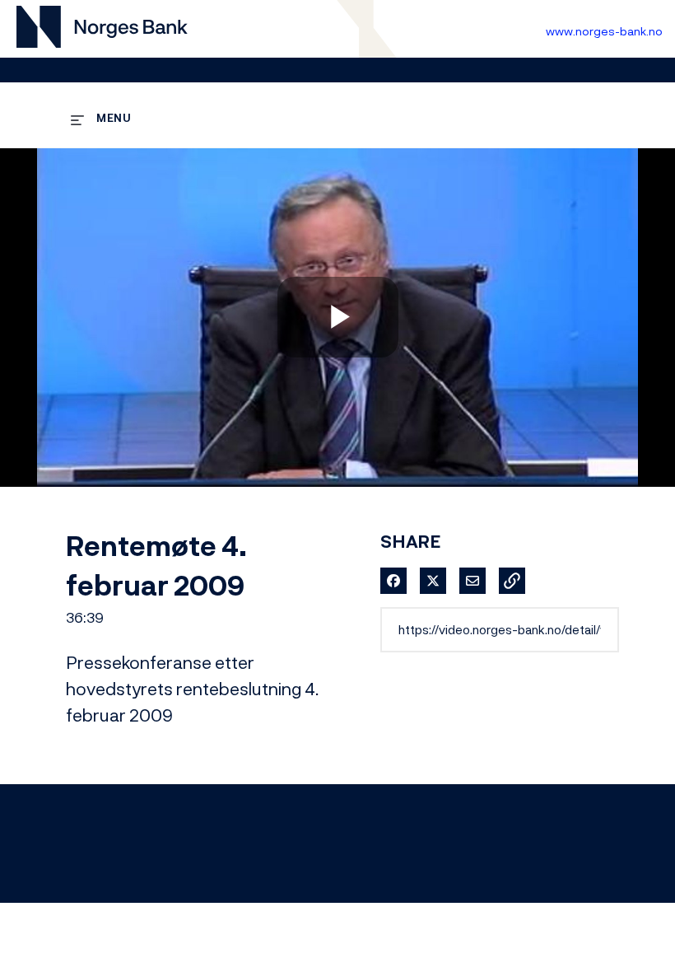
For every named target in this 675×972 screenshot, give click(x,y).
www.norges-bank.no (604, 31)
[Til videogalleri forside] (102, 29)
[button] (512, 581)
